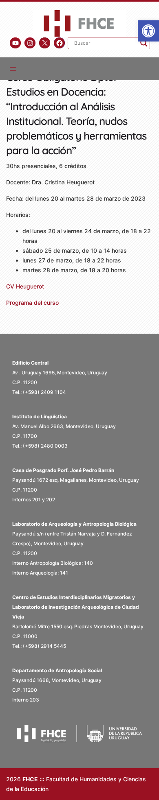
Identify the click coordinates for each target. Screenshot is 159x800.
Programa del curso (32, 302)
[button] (148, 31)
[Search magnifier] (144, 43)
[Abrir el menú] (13, 69)
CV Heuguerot (25, 286)
